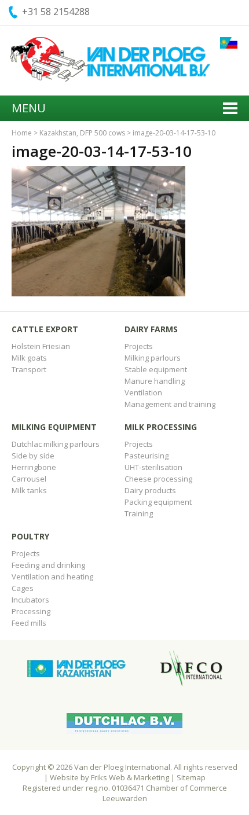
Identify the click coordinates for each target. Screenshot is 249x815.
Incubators (30, 599)
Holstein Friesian (41, 346)
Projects (138, 346)
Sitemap (191, 777)
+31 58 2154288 (56, 11)
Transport (29, 369)
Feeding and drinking (48, 565)
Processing (31, 611)
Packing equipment (158, 502)
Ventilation (143, 392)
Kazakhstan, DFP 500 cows (82, 133)
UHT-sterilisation (153, 467)
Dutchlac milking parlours (56, 444)
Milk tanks (29, 490)
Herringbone (34, 467)
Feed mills (29, 623)
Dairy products (150, 490)
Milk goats (29, 358)
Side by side (33, 455)
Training (138, 513)
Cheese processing (158, 478)
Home (22, 133)
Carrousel (29, 478)
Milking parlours (152, 358)
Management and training (169, 404)
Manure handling (154, 381)
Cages (23, 588)
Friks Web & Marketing (130, 777)
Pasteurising (146, 455)
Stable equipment (155, 369)
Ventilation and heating (52, 576)
